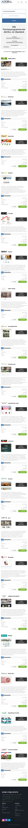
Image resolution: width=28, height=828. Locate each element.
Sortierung (14, 41)
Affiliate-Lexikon (5, 807)
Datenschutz (17, 813)
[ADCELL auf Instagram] (3, 820)
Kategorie (14, 36)
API (2, 811)
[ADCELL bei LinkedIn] (9, 820)
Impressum (17, 815)
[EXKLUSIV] (6, 146)
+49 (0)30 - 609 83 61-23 (16, 798)
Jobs (16, 807)
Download (4, 809)
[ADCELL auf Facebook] (6, 820)
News (3, 805)
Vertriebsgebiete (14, 45)
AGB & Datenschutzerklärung (19, 810)
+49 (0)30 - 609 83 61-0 (15, 796)
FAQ (16, 812)
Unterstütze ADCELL (6, 812)
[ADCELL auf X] (12, 820)
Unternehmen (18, 805)
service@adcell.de (8, 801)
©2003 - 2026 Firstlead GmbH (14, 824)
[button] (14, 20)
